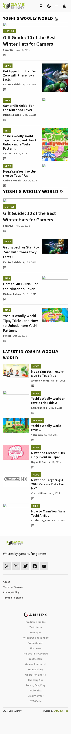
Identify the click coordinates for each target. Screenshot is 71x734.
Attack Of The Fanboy (35, 637)
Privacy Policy (11, 592)
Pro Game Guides (36, 622)
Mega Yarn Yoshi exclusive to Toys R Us (19, 173)
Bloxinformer (35, 695)
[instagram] (16, 566)
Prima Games (35, 643)
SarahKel (8, 50)
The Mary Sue (35, 680)
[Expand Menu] (56, 6)
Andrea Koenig (12, 180)
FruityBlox (36, 690)
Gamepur (35, 632)
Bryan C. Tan (38, 462)
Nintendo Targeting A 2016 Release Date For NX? (47, 484)
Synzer (7, 153)
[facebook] (35, 566)
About (6, 581)
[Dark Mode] (49, 6)
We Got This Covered (35, 653)
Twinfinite (35, 627)
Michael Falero (12, 114)
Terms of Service (13, 587)
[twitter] (25, 566)
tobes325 (37, 435)
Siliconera (35, 648)
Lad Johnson (39, 407)
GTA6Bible (35, 701)
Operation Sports (35, 674)
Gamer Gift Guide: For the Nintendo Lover (18, 107)
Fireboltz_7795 (40, 520)
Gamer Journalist (35, 664)
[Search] (41, 6)
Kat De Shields (12, 84)
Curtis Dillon (39, 493)
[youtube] (44, 566)
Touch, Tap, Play (35, 685)
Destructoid (35, 659)
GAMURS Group (60, 710)
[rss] (7, 566)
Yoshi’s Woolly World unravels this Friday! (49, 400)
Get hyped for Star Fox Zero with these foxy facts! (20, 75)
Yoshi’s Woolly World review (46, 428)
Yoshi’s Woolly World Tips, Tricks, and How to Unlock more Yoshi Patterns (20, 142)
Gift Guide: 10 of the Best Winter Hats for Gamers (29, 40)
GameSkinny (35, 669)
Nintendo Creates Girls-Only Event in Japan (48, 455)
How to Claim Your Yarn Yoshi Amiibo (48, 513)
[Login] (64, 6)
